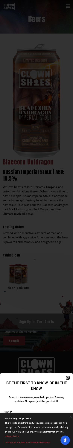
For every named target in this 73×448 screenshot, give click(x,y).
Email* (8, 412)
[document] (36, 224)
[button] (67, 377)
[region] (36, 430)
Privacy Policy (12, 436)
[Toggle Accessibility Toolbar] (65, 440)
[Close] (70, 416)
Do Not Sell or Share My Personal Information (27, 442)
